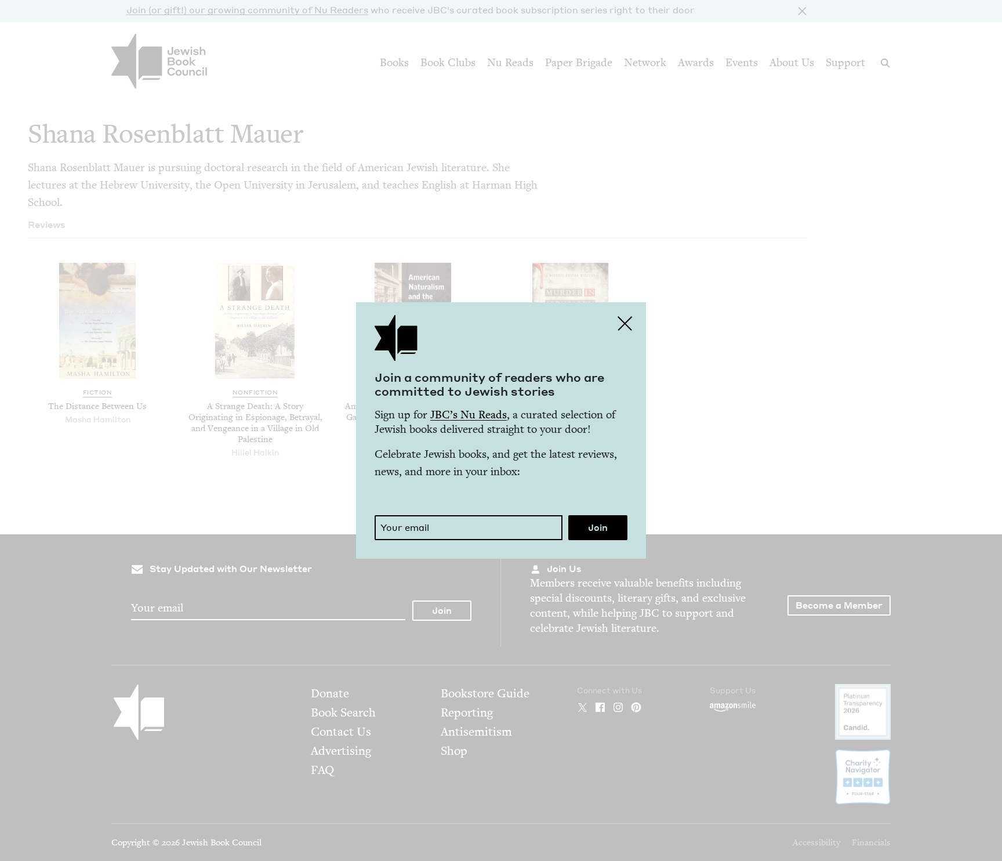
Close (625, 323)
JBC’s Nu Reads (468, 414)
